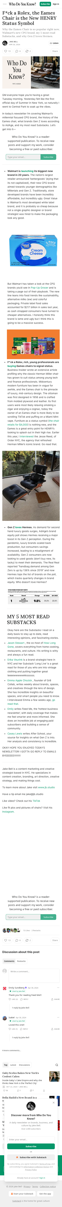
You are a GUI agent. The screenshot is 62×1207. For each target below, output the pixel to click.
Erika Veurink (14, 659)
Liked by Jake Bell (18, 991)
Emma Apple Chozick (19, 680)
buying (12, 366)
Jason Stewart (15, 642)
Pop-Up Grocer (39, 287)
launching (27, 171)
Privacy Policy (31, 1169)
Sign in (56, 4)
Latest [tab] (13, 1065)
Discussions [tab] (24, 1065)
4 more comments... (11, 1050)
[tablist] (14, 961)
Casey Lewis (14, 733)
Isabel (12, 1017)
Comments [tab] (9, 961)
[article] (31, 1081)
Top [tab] (5, 1065)
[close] (53, 1102)
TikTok (36, 800)
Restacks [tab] (21, 961)
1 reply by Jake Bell (20, 1007)
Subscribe (45, 4)
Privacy (27, 1186)
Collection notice (48, 1186)
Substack (16, 1201)
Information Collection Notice (36, 1166)
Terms (35, 1186)
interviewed (27, 436)
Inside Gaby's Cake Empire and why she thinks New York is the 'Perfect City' (22, 1082)
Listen (56, 43)
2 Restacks (36, 930)
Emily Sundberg (16, 987)
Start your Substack (23, 1193)
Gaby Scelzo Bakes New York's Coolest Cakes (20, 1074)
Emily (10, 708)
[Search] (57, 1065)
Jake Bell (13, 42)
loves (18, 527)
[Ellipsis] (58, 987)
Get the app (45, 1193)
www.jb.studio (46, 787)
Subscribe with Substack (33, 1157)
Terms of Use (44, 1164)
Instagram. (8, 811)
